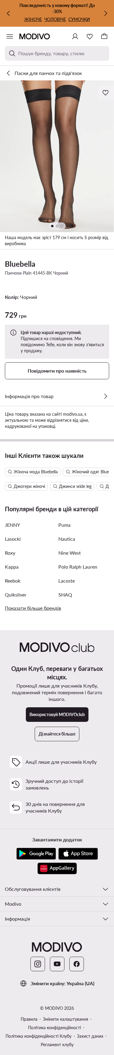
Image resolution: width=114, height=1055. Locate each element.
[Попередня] (8, 13)
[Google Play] (36, 854)
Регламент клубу (57, 1044)
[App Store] (78, 854)
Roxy (10, 553)
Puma (64, 525)
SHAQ (65, 594)
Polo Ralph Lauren (77, 567)
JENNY (12, 525)
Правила (29, 1019)
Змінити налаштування (65, 1019)
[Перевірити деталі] (105, 396)
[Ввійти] (75, 36)
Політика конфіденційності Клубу (38, 1036)
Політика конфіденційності (54, 1027)
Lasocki (13, 539)
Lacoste (66, 580)
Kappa (12, 567)
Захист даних (90, 1036)
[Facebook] (76, 964)
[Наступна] (105, 13)
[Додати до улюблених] (106, 92)
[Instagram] (37, 964)
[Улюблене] (89, 36)
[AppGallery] (57, 868)
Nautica (66, 539)
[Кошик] (104, 36)
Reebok (12, 580)
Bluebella (20, 263)
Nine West (69, 553)
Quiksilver (15, 594)
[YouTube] (57, 964)
